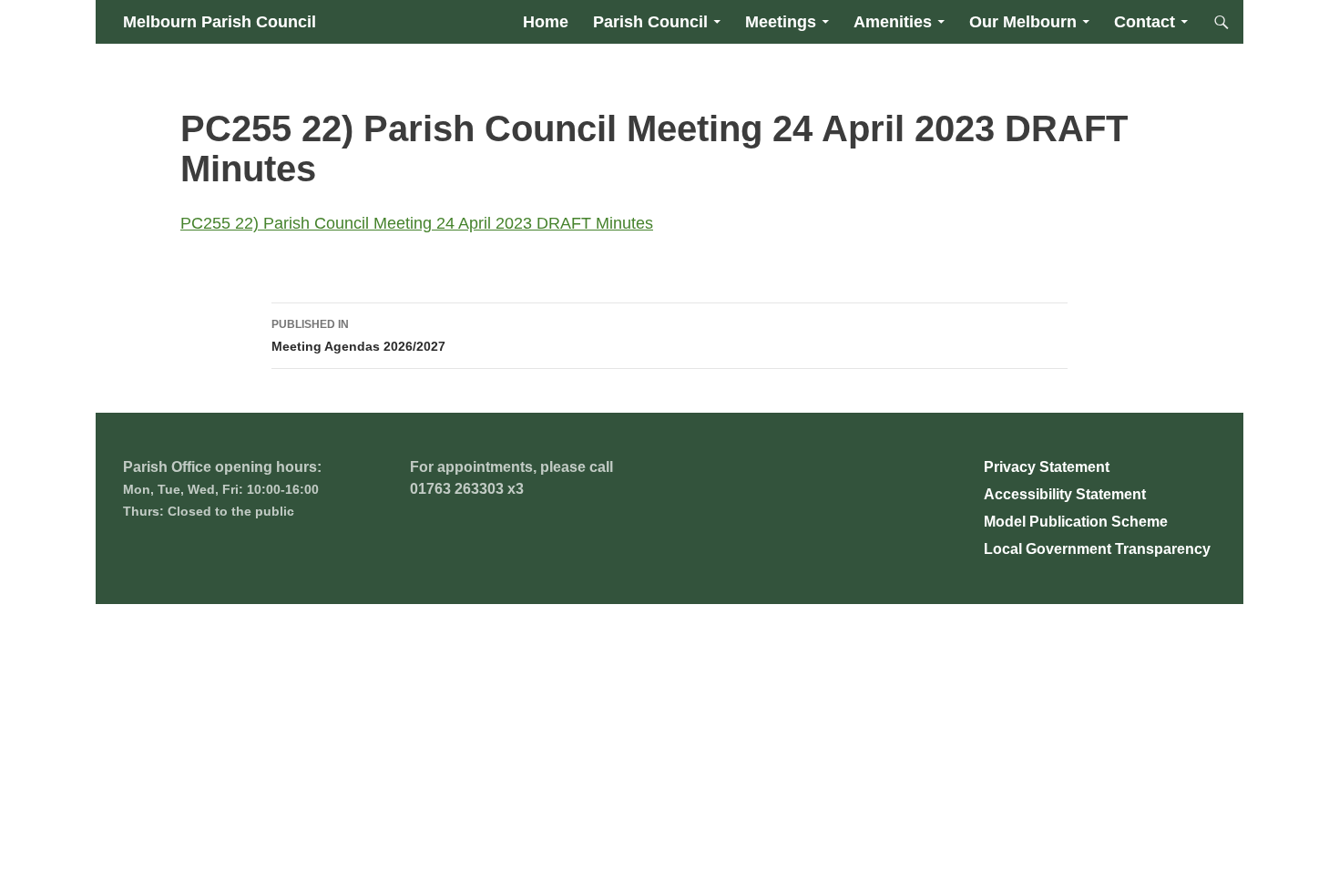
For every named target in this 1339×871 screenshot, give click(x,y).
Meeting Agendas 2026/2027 (358, 336)
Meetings (780, 22)
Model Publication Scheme (1076, 521)
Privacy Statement (1046, 467)
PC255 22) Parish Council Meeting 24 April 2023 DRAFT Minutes (416, 223)
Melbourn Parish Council (219, 22)
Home (545, 22)
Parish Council (650, 22)
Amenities (892, 22)
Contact (1144, 22)
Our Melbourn (1023, 22)
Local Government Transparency (1097, 549)
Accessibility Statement (1065, 494)
